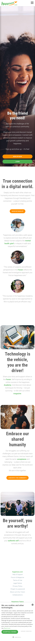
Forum (20, 270)
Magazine (20, 577)
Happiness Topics (17, 602)
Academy (7, 385)
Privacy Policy (17, 586)
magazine (17, 393)
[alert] (17, 621)
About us (13, 592)
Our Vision (21, 592)
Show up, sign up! (17, 211)
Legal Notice (17, 583)
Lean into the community (17, 478)
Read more (7, 628)
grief (12, 243)
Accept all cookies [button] (9, 632)
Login (17, 161)
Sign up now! (17, 156)
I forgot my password (17, 589)
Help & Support (17, 574)
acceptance (21, 459)
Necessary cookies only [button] (26, 631)
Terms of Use (17, 580)
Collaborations (18, 595)
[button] (17, 637)
